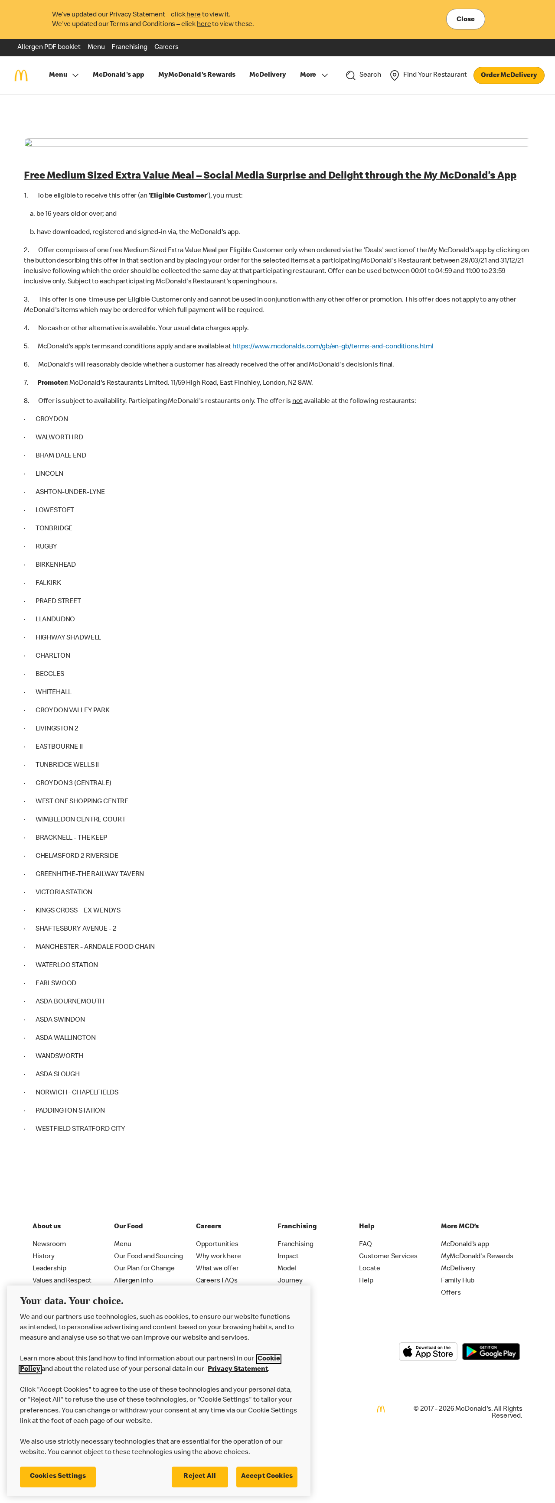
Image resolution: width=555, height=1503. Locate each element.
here (193, 15)
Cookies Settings (58, 1476)
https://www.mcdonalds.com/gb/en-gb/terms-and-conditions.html (333, 347)
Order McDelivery (509, 75)
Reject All (199, 1476)
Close (466, 19)
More (308, 75)
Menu (58, 75)
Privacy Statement (238, 1369)
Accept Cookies (267, 1476)
